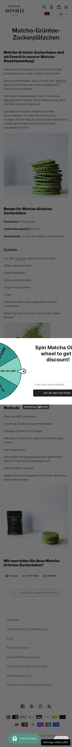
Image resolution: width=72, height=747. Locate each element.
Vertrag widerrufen (55, 742)
